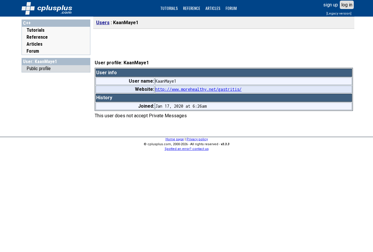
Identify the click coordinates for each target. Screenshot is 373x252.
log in (346, 5)
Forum (33, 51)
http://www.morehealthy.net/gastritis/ (198, 89)
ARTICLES (212, 8)
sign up (330, 5)
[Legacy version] (338, 13)
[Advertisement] (56, 162)
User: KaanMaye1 (40, 61)
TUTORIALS (169, 8)
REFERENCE (191, 8)
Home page (175, 139)
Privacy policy (197, 139)
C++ (27, 23)
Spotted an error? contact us (187, 149)
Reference (37, 37)
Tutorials (36, 30)
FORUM (231, 8)
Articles (35, 44)
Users (103, 22)
